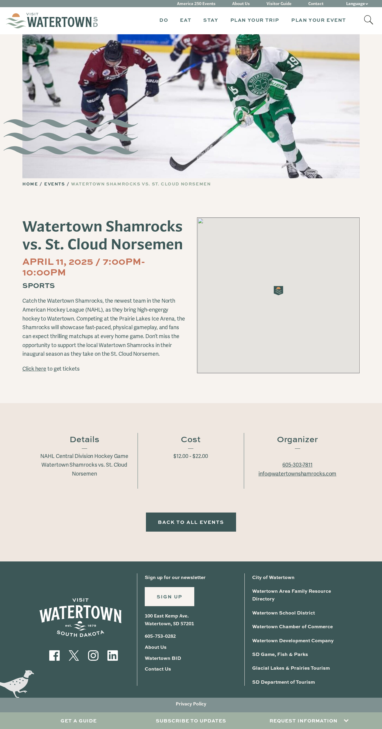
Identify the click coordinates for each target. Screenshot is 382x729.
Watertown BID (163, 657)
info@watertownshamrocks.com (297, 473)
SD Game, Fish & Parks (280, 654)
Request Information (303, 720)
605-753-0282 (160, 636)
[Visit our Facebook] (54, 654)
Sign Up (169, 596)
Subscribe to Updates (191, 720)
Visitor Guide (279, 3)
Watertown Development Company (293, 640)
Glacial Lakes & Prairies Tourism (291, 667)
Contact (316, 3)
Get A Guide (79, 720)
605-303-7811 (297, 464)
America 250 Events (196, 3)
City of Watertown (273, 577)
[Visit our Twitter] (74, 654)
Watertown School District (283, 612)
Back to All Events (191, 521)
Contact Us (158, 668)
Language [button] (355, 3)
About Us (241, 3)
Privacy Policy (191, 704)
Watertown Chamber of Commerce (292, 626)
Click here (34, 368)
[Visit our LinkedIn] (112, 654)
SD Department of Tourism (283, 681)
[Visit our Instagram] (93, 654)
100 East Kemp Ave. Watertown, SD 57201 (169, 619)
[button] (163, 20)
